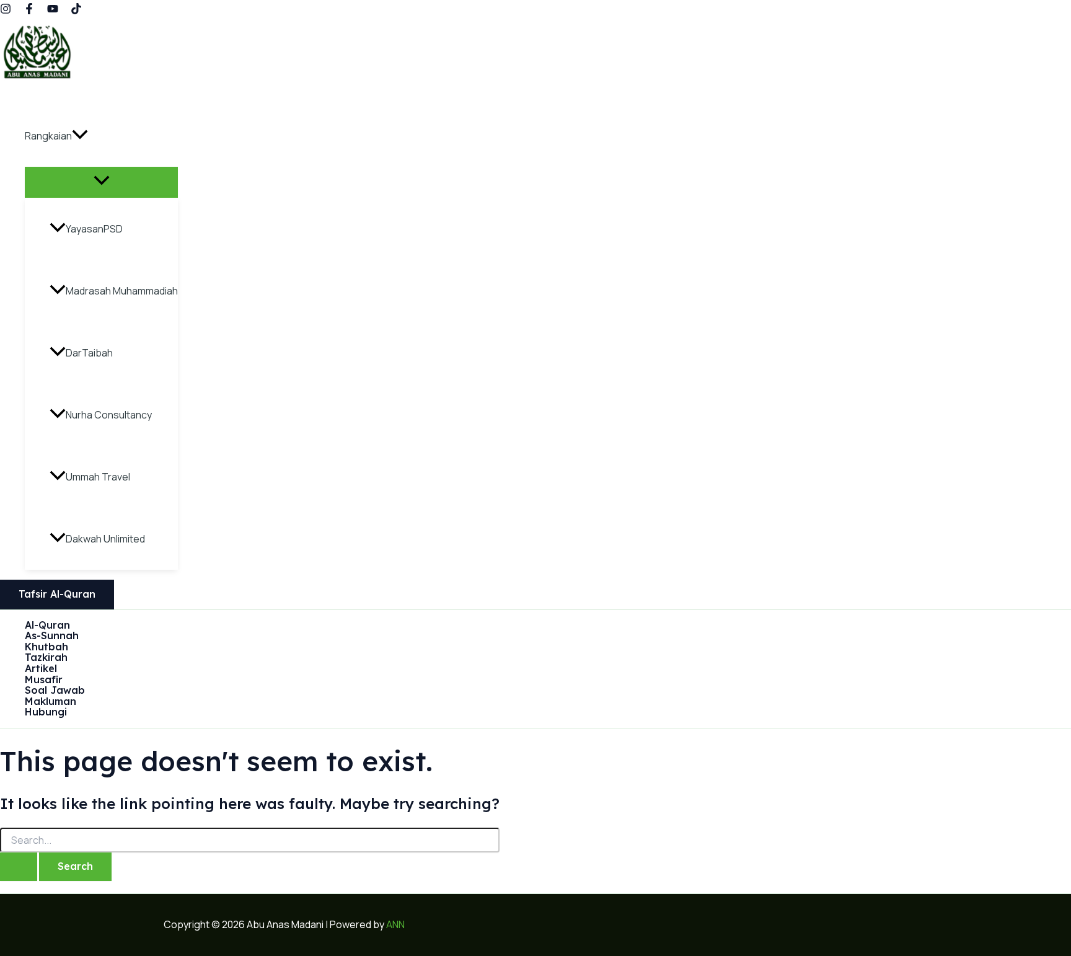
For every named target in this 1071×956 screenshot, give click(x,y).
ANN (395, 924)
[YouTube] (52, 10)
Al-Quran (47, 625)
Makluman (50, 701)
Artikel (41, 669)
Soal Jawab (55, 690)
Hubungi (46, 712)
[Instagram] (5, 10)
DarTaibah (89, 353)
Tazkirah (46, 657)
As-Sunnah (52, 636)
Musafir (44, 680)
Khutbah (46, 647)
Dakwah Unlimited (105, 539)
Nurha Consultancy (109, 415)
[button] (80, 136)
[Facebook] (29, 10)
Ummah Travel (98, 477)
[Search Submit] (18, 866)
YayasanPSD (94, 229)
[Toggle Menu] (101, 182)
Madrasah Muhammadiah (122, 291)
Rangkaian (48, 136)
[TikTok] (76, 10)
